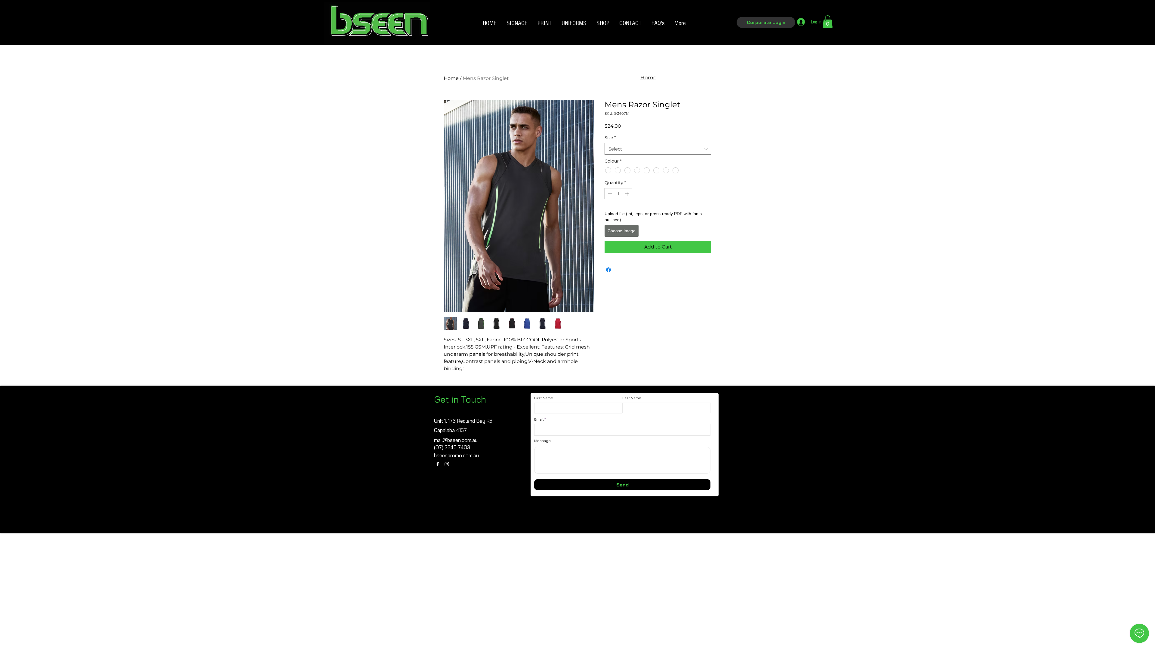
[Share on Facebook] (608, 269)
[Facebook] (438, 464)
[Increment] (627, 193)
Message (542, 441)
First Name (543, 398)
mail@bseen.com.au (456, 440)
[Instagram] (447, 464)
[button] (766, 22)
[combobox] (658, 149)
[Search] (718, 32)
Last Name (631, 398)
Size (610, 137)
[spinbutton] (618, 193)
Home (451, 78)
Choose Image (622, 230)
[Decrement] (609, 193)
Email (539, 419)
